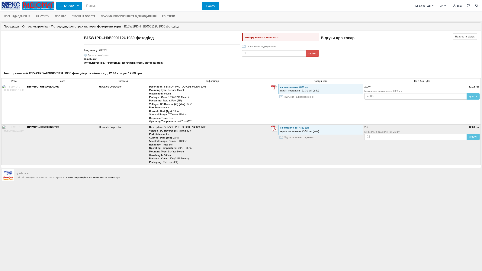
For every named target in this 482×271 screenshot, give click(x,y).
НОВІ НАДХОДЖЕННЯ (17, 16)
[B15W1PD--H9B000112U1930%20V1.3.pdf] (274, 88)
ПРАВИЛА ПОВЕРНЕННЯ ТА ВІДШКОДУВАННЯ (128, 16)
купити (312, 53)
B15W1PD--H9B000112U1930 (43, 86)
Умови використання (103, 177)
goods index (23, 173)
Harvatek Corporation (110, 86)
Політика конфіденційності (77, 177)
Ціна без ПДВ (423, 5)
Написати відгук (464, 36)
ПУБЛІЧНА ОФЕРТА (83, 16)
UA (441, 5)
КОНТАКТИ (168, 16)
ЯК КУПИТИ (42, 16)
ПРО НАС (60, 16)
